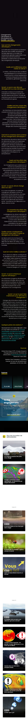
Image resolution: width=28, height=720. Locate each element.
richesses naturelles (7, 335)
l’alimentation (5, 338)
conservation (18, 333)
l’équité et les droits (19, 335)
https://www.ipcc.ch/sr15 (18, 355)
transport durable (6, 333)
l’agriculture (14, 338)
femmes (6, 337)
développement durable (8, 340)
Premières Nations (18, 337)
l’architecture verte (15, 331)
